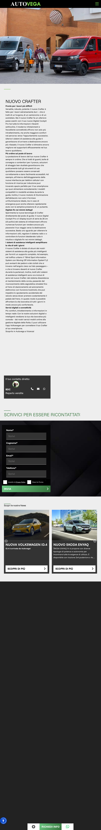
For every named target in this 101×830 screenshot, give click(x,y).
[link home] (25, 4)
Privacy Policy (20, 482)
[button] (3, 820)
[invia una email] (38, 389)
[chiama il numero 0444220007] (32, 389)
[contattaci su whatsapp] (44, 389)
